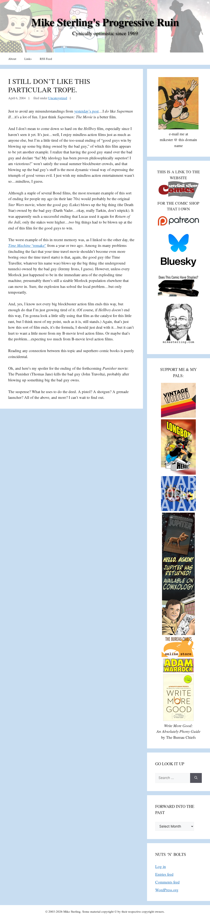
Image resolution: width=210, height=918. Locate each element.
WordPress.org (166, 889)
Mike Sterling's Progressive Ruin (105, 22)
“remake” (27, 245)
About (12, 59)
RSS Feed (46, 59)
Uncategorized (57, 98)
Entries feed (164, 874)
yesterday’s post (86, 111)
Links (28, 59)
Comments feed (167, 882)
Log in (160, 866)
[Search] (196, 778)
